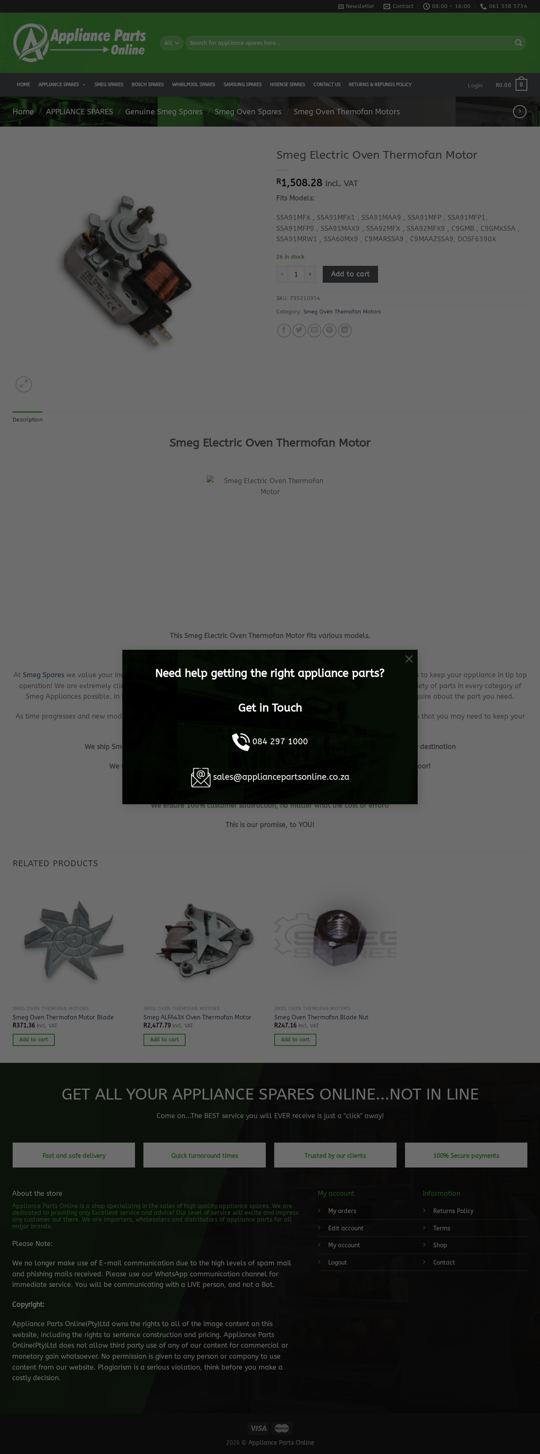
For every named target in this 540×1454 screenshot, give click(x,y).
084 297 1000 (280, 741)
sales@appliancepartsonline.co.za (281, 777)
